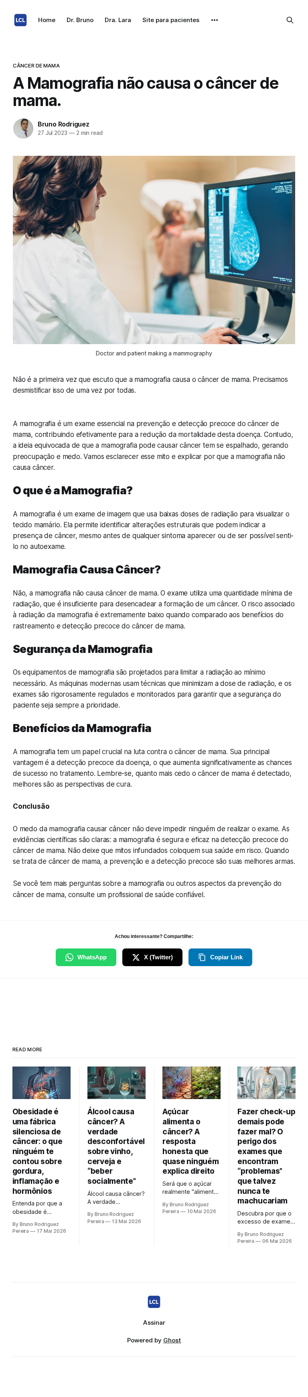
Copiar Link (226, 957)
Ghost (172, 1340)
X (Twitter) (158, 957)
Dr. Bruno (80, 20)
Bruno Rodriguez (63, 124)
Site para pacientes (170, 20)
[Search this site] (290, 20)
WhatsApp (92, 957)
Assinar (154, 1322)
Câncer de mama (36, 65)
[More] (214, 20)
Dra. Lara (118, 20)
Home (46, 20)
